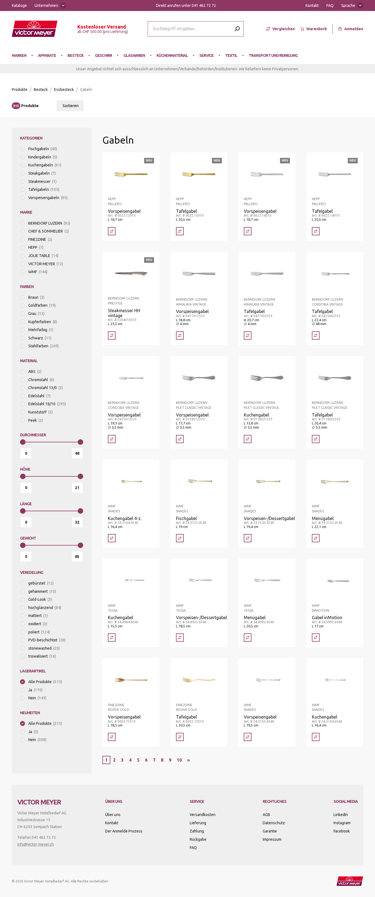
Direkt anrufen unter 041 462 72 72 (186, 5)
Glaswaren (134, 55)
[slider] (23, 442)
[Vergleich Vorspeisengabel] (112, 231)
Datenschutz (274, 823)
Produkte (19, 89)
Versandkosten (203, 814)
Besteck (75, 55)
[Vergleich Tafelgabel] (180, 231)
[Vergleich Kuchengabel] (247, 439)
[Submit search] (237, 28)
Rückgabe (198, 839)
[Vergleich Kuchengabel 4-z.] (112, 538)
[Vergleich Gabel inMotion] (316, 637)
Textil (231, 55)
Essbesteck (64, 89)
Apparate (47, 55)
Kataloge (19, 5)
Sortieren (71, 106)
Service (206, 55)
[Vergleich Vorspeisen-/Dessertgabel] (247, 538)
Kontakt (312, 5)
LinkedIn (341, 814)
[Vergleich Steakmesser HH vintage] (112, 335)
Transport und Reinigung (273, 55)
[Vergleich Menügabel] (316, 538)
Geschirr (103, 55)
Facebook (342, 831)
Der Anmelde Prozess (123, 831)
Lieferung (198, 823)
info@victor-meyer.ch (35, 844)
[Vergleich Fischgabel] (180, 538)
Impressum (272, 839)
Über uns (113, 814)
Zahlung (197, 831)
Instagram (342, 823)
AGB (266, 814)
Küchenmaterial (172, 55)
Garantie (270, 831)
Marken (19, 55)
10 (179, 760)
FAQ (330, 5)
